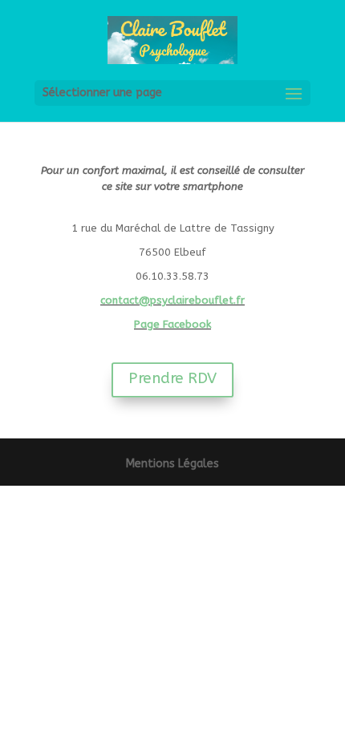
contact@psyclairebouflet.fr (172, 300)
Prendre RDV (172, 378)
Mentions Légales (172, 463)
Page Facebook (172, 324)
